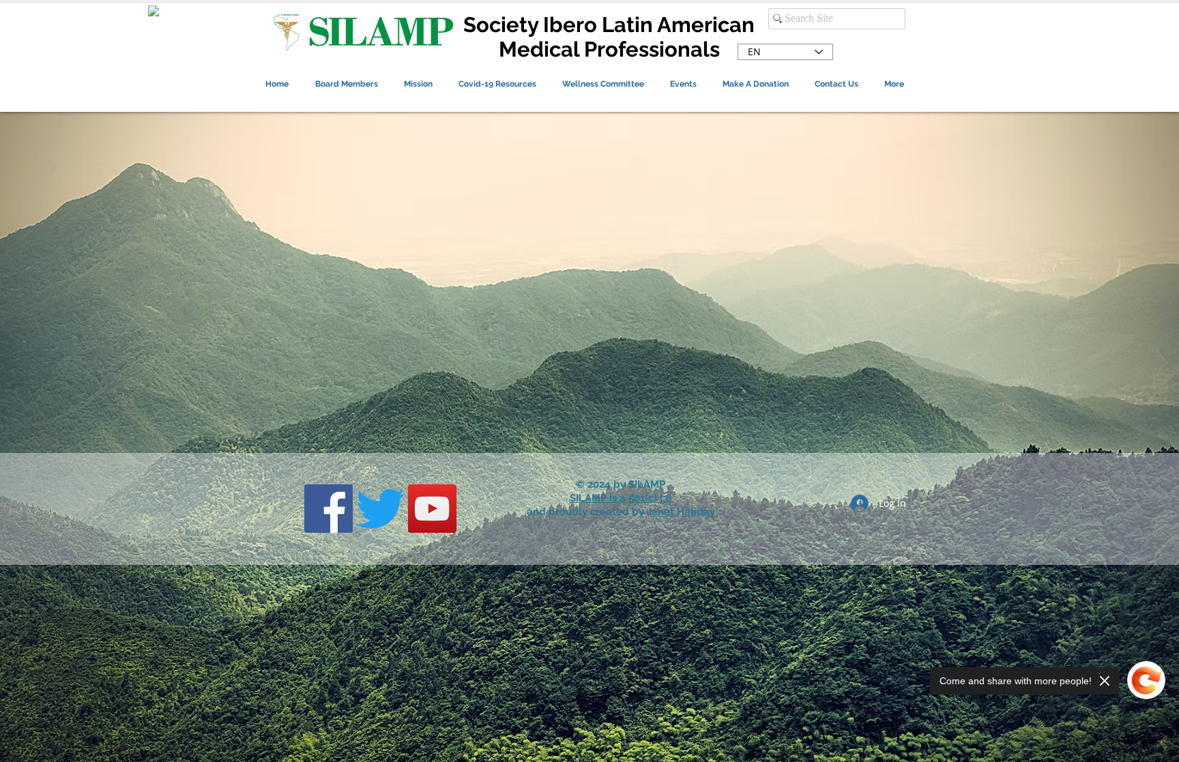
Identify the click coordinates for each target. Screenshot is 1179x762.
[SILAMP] (328, 508)
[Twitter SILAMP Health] (380, 508)
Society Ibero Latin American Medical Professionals (609, 36)
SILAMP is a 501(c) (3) (621, 498)
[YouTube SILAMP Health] (432, 508)
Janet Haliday (681, 511)
